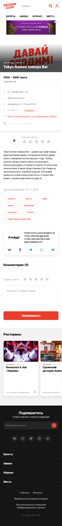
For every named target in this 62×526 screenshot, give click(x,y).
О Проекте (25, 492)
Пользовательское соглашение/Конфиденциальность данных (31, 506)
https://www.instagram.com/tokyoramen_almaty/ (32, 116)
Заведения (29, 205)
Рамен (30, 212)
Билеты (10, 16)
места (29, 198)
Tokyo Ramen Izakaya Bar (19, 219)
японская (12, 212)
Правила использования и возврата (31, 498)
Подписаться (54, 425)
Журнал (37, 16)
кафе (44, 198)
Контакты (37, 492)
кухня (10, 205)
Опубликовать (31, 315)
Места (50, 16)
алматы (11, 198)
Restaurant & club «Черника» (16, 369)
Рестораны (8, 63)
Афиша (24, 16)
